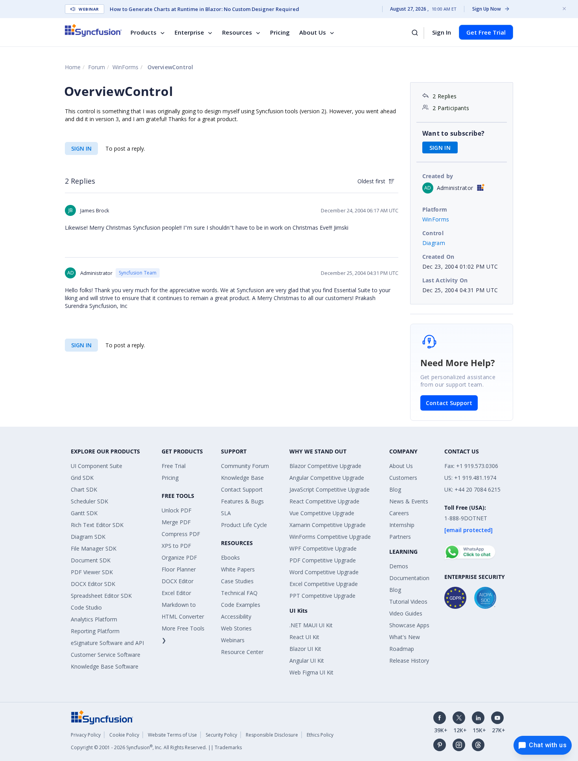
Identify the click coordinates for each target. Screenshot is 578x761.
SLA (226, 513)
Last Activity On (445, 280)
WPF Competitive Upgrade (323, 548)
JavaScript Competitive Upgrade (329, 489)
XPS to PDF (176, 545)
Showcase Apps (409, 625)
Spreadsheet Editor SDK (101, 595)
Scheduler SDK (89, 501)
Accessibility (236, 616)
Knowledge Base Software (104, 666)
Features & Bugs (242, 501)
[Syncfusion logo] (93, 30)
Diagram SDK (88, 536)
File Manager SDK (93, 548)
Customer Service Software (105, 654)
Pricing (280, 32)
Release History (409, 660)
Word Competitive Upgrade (324, 572)
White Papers (238, 569)
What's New (404, 637)
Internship (401, 525)
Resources (237, 32)
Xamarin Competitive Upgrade (327, 525)
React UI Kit (304, 637)
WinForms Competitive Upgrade (330, 536)
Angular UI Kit (306, 660)
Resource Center (242, 652)
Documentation (409, 578)
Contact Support (449, 403)
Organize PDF (179, 557)
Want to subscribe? (453, 133)
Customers (403, 477)
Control (433, 233)
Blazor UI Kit (305, 648)
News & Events (408, 501)
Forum (96, 67)
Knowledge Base (242, 477)
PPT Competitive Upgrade (322, 595)
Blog (395, 489)
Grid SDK (82, 477)
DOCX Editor (177, 581)
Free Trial (174, 466)
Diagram (433, 243)
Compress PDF (181, 534)
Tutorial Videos (408, 601)
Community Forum (245, 466)
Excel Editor (176, 593)
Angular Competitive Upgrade (326, 477)
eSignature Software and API (107, 643)
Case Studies (237, 581)
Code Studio (86, 607)
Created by (437, 176)
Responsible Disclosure (272, 735)
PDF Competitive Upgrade (322, 560)
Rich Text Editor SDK (97, 525)
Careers (399, 513)
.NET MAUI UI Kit (311, 625)
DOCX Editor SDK (93, 584)
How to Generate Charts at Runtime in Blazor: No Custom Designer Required (204, 9)
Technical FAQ (239, 593)
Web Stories (236, 628)
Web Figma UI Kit (311, 672)
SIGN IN (81, 148)
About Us (312, 32)
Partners (400, 536)
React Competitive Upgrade (324, 501)
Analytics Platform (94, 619)
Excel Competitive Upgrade (323, 584)
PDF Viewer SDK (92, 572)
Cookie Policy (124, 735)
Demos (398, 566)
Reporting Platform (95, 631)
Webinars (233, 640)
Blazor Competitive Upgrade (325, 466)
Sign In (441, 32)
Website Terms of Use (172, 735)
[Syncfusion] (102, 716)
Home (73, 67)
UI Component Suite (96, 466)
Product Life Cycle (244, 525)
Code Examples (240, 604)
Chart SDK (84, 489)
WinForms (125, 67)
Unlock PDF (176, 510)
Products (143, 32)
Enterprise (189, 32)
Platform (434, 209)
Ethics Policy (320, 735)
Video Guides (405, 613)
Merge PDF (176, 522)
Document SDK (90, 560)
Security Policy (221, 735)
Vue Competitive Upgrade (321, 513)
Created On (438, 256)
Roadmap (401, 648)
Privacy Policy (86, 735)
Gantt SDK (84, 513)
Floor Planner (179, 569)
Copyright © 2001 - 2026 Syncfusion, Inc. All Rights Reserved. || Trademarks (156, 747)
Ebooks (230, 557)
